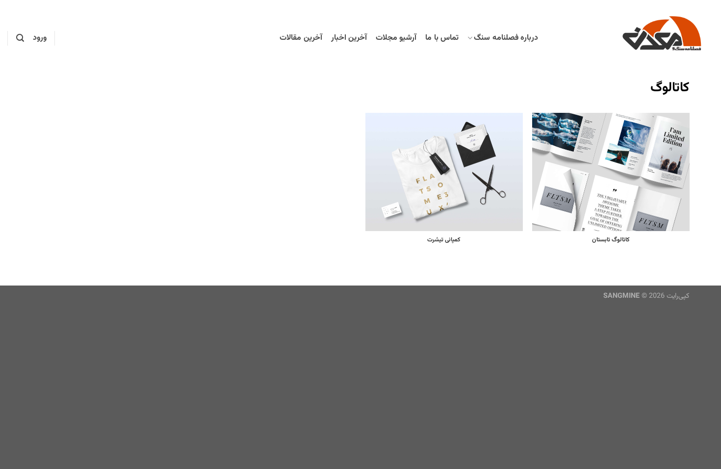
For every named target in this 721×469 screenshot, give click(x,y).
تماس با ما (442, 38)
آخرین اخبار (349, 38)
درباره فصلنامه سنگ (506, 38)
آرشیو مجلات (396, 38)
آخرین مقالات (301, 38)
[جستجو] (20, 38)
